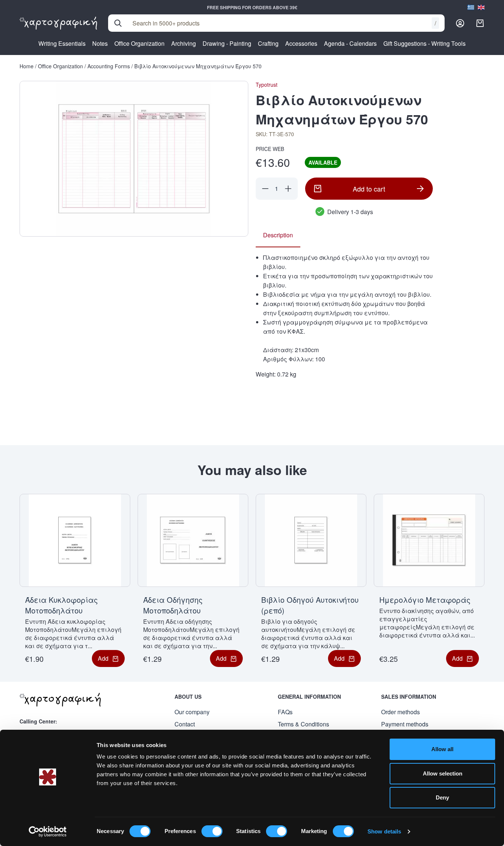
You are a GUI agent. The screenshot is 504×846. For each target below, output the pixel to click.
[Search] (118, 23)
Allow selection (442, 773)
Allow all (442, 749)
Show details (384, 831)
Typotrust (266, 84)
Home (27, 66)
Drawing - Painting (227, 43)
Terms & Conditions (303, 724)
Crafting (268, 43)
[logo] (58, 23)
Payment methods (404, 724)
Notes (100, 43)
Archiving (183, 43)
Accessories (301, 43)
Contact (185, 724)
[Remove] (265, 188)
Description (278, 235)
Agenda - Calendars (350, 43)
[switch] (211, 831)
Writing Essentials (62, 43)
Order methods (400, 712)
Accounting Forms (108, 66)
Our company (192, 712)
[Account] (460, 23)
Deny (442, 797)
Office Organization (139, 43)
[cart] (480, 23)
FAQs (285, 712)
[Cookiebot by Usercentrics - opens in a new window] (47, 831)
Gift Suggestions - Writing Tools (424, 43)
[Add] (288, 188)
